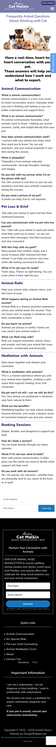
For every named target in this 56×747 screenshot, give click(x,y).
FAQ (35, 662)
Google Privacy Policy (39, 737)
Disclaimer (23, 662)
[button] (52, 8)
